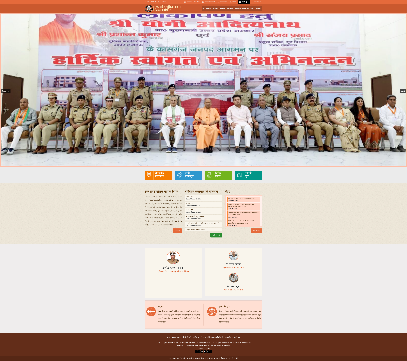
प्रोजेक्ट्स (222, 8)
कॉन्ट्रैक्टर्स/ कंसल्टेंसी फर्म (242, 8)
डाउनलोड (258, 8)
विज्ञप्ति (243, 2)
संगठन (208, 8)
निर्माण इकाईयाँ (223, 2)
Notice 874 (189, 210)
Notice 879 (189, 197)
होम (203, 8)
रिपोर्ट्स (215, 8)
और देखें (177, 231)
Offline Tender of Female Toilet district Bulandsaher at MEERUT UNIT (241, 222)
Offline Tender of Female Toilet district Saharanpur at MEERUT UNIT (241, 205)
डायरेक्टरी (189, 2)
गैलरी (198, 2)
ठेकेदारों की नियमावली (210, 2)
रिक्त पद (234, 2)
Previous (5, 91)
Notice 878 (189, 203)
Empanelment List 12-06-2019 (195, 229)
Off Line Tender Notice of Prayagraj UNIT (242, 198)
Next (403, 91)
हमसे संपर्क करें (257, 2)
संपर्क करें (237, 337)
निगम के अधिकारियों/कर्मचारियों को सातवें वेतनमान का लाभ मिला (203, 223)
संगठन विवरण (176, 337)
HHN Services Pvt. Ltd (210, 358)
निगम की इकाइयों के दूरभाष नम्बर (195, 216)
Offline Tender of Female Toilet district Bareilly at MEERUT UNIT (243, 213)
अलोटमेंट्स (230, 8)
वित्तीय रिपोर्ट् (187, 337)
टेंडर (251, 8)
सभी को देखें (216, 235)
